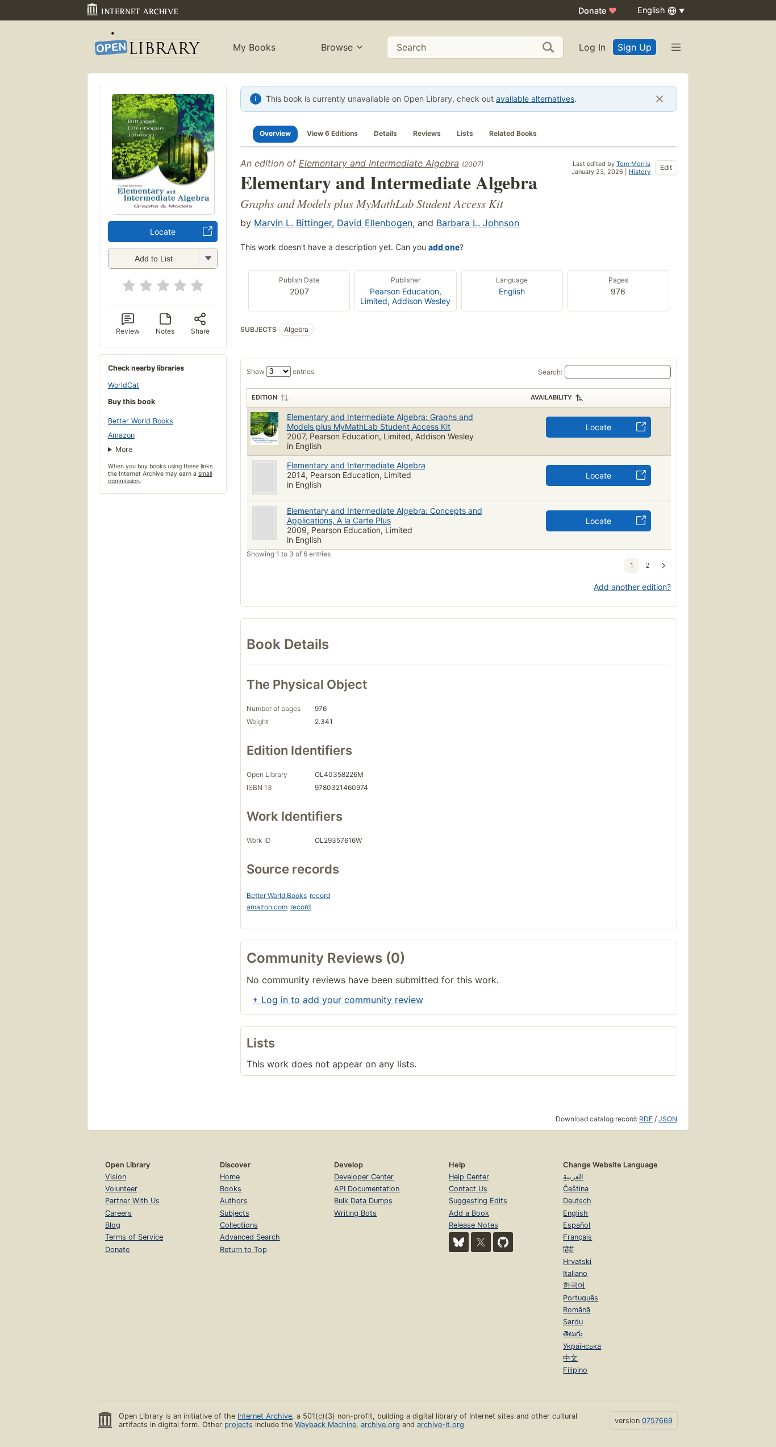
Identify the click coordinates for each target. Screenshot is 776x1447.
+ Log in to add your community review (337, 999)
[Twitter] (481, 1242)
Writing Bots (355, 1213)
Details (385, 133)
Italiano (575, 1273)
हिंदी (568, 1249)
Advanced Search (250, 1237)
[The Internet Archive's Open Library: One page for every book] (146, 46)
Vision (115, 1176)
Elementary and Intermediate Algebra (379, 163)
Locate (163, 231)
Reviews (427, 133)
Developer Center (364, 1176)
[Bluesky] (459, 1242)
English (512, 291)
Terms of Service (134, 1237)
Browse (337, 47)
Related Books (513, 133)
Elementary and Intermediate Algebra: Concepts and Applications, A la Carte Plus (384, 515)
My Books (254, 47)
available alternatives (535, 98)
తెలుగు (572, 1333)
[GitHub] (503, 1242)
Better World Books (140, 421)
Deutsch (577, 1200)
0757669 (657, 1420)
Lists (465, 133)
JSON (667, 1119)
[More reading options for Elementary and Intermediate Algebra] (208, 258)
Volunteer (121, 1188)
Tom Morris (633, 164)
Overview (275, 133)
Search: (550, 372)
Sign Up (635, 47)
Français (577, 1237)
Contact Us (468, 1188)
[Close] (659, 99)
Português (580, 1298)
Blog (112, 1225)
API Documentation (366, 1188)
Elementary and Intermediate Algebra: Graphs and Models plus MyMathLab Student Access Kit (380, 421)
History (639, 172)
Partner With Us (132, 1200)
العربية (573, 1176)
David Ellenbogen (374, 222)
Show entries (280, 371)
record (320, 895)
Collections (239, 1225)
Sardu (573, 1321)
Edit (666, 167)
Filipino (575, 1370)
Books (230, 1188)
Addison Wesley (421, 301)
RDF (646, 1119)
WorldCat (123, 385)
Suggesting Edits (478, 1200)
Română (576, 1309)
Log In (592, 47)
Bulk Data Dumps (363, 1200)
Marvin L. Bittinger (293, 222)
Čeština (576, 1188)
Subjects (234, 1213)
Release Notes (473, 1225)
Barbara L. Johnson (477, 222)
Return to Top (243, 1249)
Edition (264, 397)
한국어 (574, 1285)
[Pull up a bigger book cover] (163, 211)
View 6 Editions (332, 133)
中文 (570, 1358)
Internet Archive (264, 1416)
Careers (118, 1213)
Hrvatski (577, 1261)
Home (230, 1176)
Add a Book (469, 1213)
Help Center (469, 1176)
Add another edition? (632, 587)
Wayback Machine (325, 1424)
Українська (582, 1346)
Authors (234, 1200)
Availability (551, 397)
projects (238, 1424)
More (123, 449)
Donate (597, 10)
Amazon (121, 435)
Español (576, 1225)
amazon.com (267, 907)
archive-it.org (440, 1424)
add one (444, 247)
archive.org (380, 1424)
